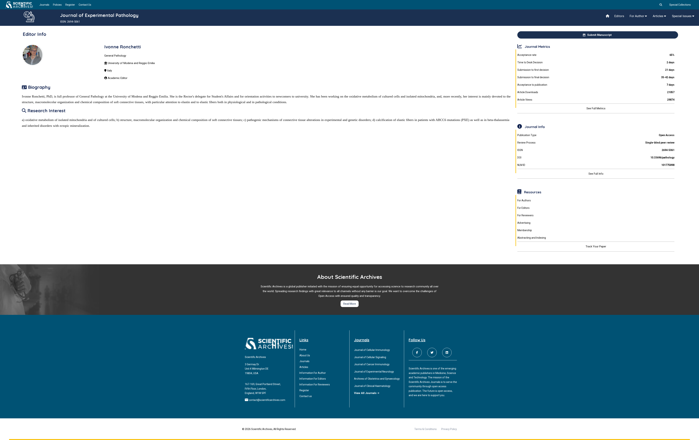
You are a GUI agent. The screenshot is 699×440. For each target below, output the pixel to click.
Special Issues (682, 16)
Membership (524, 230)
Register (70, 4)
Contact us (305, 396)
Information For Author (312, 372)
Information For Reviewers (314, 384)
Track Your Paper (596, 246)
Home (302, 349)
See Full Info (596, 173)
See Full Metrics (596, 108)
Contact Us (85, 4)
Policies (57, 4)
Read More (349, 303)
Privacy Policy (449, 429)
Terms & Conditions (425, 429)
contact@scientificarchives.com (267, 400)
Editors (619, 16)
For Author (637, 16)
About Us (304, 355)
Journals (44, 4)
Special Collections (680, 4)
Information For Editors (312, 378)
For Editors (523, 207)
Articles (658, 16)
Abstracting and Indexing (531, 237)
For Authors (524, 200)
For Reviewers (525, 215)
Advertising (523, 222)
